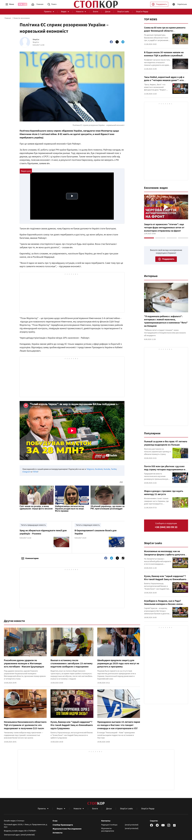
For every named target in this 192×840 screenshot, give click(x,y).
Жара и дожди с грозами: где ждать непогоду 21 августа (163, 492)
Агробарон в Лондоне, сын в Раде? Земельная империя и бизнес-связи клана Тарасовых (163, 604)
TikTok (35, 471)
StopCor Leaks (123, 11)
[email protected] (28, 834)
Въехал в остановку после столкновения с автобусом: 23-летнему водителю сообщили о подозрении (71, 663)
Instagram (26, 471)
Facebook (98, 469)
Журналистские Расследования (67, 829)
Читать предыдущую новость (33, 525)
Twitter (113, 469)
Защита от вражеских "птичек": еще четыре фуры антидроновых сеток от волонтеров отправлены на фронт (164, 227)
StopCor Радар (142, 11)
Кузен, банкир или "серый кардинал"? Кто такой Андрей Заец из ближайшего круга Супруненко (72, 725)
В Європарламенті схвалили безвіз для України (96, 532)
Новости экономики (21, 18)
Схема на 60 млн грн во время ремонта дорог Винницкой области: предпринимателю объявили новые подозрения (164, 32)
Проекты (47, 11)
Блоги (95, 11)
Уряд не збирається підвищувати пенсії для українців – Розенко (43, 532)
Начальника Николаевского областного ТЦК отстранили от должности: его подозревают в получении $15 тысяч (25, 725)
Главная (8, 18)
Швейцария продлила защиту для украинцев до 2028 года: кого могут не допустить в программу (118, 663)
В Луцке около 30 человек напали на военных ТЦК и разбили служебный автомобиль (164, 55)
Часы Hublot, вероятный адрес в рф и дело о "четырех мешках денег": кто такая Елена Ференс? (164, 80)
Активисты (57, 832)
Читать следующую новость (88, 525)
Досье (107, 11)
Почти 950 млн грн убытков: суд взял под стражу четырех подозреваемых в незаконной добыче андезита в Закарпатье (164, 471)
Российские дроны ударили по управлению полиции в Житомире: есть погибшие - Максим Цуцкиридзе (24, 663)
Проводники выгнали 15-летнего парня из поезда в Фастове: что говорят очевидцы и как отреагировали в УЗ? (118, 725)
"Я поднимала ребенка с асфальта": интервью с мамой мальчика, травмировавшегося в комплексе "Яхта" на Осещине (166, 321)
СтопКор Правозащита (63, 825)
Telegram (90, 469)
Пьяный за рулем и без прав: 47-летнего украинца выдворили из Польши (165, 443)
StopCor (36, 39)
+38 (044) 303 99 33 (166, 527)
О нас (55, 821)
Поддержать (161, 4)
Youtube (106, 469)
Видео (63, 11)
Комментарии (32, 558)
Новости (79, 11)
